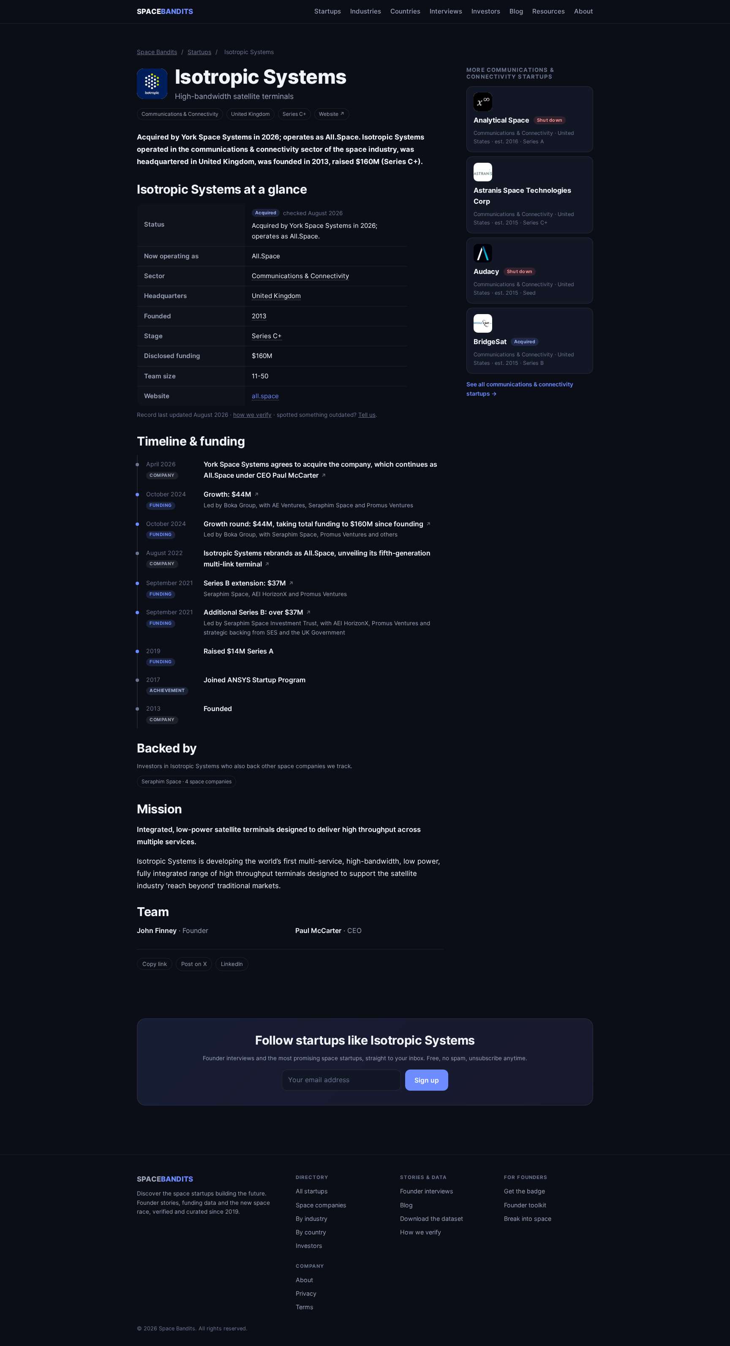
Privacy (306, 1293)
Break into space (527, 1218)
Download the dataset (431, 1218)
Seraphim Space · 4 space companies (187, 781)
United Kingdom (250, 114)
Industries (365, 11)
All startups (312, 1191)
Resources (548, 11)
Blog (516, 11)
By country (311, 1232)
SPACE (165, 11)
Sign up (426, 1080)
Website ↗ (332, 114)
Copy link (154, 963)
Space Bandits (157, 51)
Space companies (321, 1205)
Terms (304, 1306)
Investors (485, 11)
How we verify (420, 1232)
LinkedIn (232, 963)
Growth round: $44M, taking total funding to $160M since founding (317, 524)
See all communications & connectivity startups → (519, 389)
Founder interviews (426, 1191)
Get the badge (524, 1191)
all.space (265, 396)
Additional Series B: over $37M (257, 612)
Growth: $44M (231, 494)
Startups (327, 11)
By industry (311, 1218)
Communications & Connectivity (180, 114)
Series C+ (267, 336)
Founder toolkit (525, 1205)
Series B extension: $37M (249, 583)
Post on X (194, 963)
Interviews (446, 11)
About (583, 11)
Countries (405, 11)
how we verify (252, 414)
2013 (259, 316)
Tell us (367, 414)
